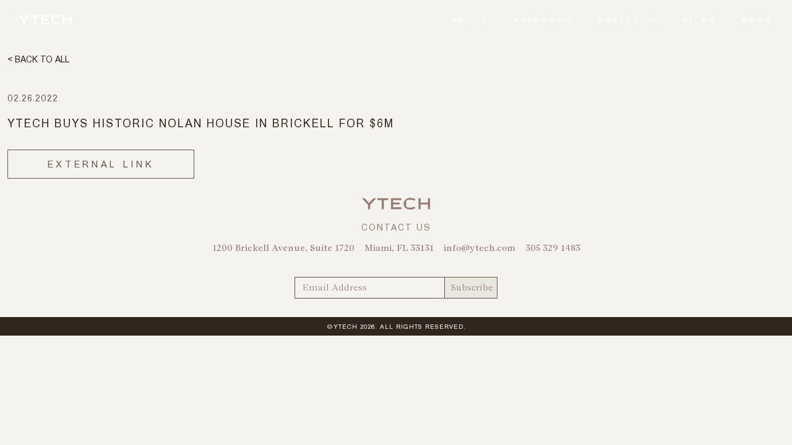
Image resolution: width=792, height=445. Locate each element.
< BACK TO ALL (38, 59)
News (757, 19)
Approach (543, 19)
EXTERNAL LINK (101, 163)
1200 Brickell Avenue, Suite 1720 (283, 248)
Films (700, 19)
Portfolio (629, 19)
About (470, 19)
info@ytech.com (479, 248)
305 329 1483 (552, 248)
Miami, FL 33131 (399, 248)
